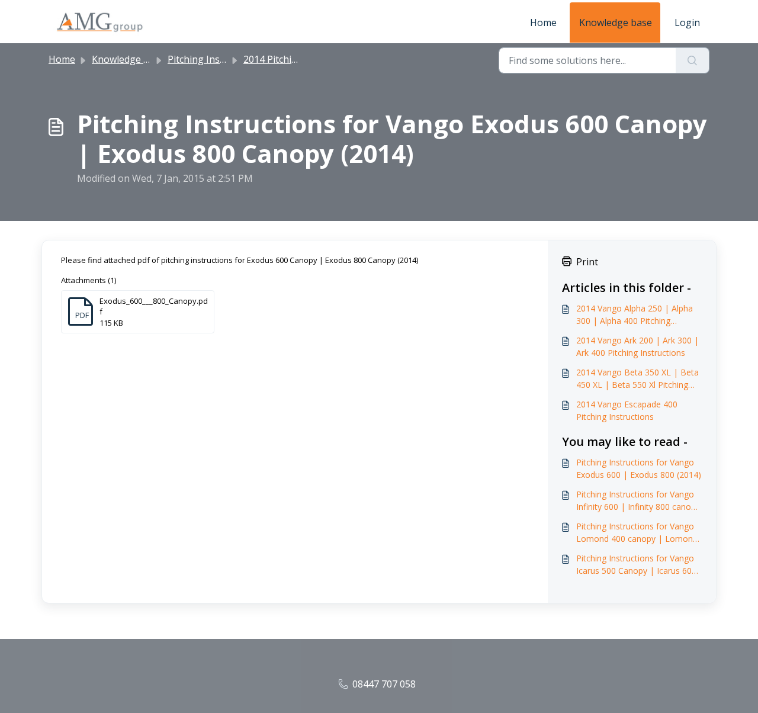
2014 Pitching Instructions (301, 59)
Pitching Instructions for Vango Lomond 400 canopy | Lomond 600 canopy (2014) (637, 533)
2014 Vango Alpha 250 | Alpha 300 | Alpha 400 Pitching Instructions (634, 315)
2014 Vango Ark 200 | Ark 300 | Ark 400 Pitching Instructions (637, 346)
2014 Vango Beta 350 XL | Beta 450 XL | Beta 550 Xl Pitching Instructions (637, 379)
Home (543, 22)
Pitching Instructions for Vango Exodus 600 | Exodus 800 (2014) (638, 468)
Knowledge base (615, 22)
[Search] (692, 60)
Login (687, 22)
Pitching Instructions (214, 59)
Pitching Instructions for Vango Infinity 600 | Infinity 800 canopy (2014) (638, 501)
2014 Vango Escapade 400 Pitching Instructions (626, 410)
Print (587, 261)
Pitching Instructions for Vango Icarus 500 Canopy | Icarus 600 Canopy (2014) (636, 565)
